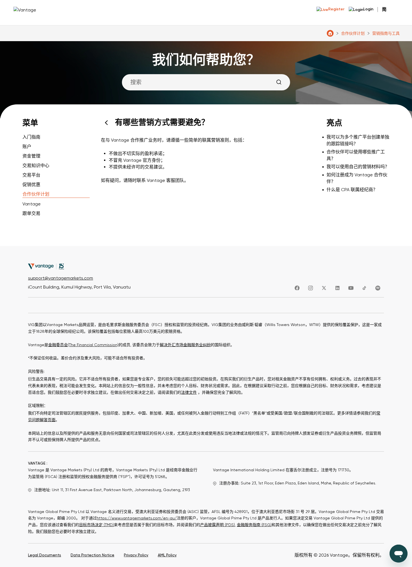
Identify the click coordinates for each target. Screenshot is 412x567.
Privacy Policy (136, 555)
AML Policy (167, 555)
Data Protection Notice (92, 555)
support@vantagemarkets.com (60, 278)
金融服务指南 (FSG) (254, 525)
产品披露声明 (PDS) (217, 525)
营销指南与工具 (386, 33)
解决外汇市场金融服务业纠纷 (185, 345)
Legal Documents (44, 555)
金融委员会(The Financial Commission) (83, 345)
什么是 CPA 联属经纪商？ (352, 189)
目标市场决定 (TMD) (96, 525)
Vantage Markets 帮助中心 (330, 33)
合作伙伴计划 (353, 33)
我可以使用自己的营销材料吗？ (358, 166)
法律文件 (189, 392)
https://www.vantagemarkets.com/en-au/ (137, 518)
